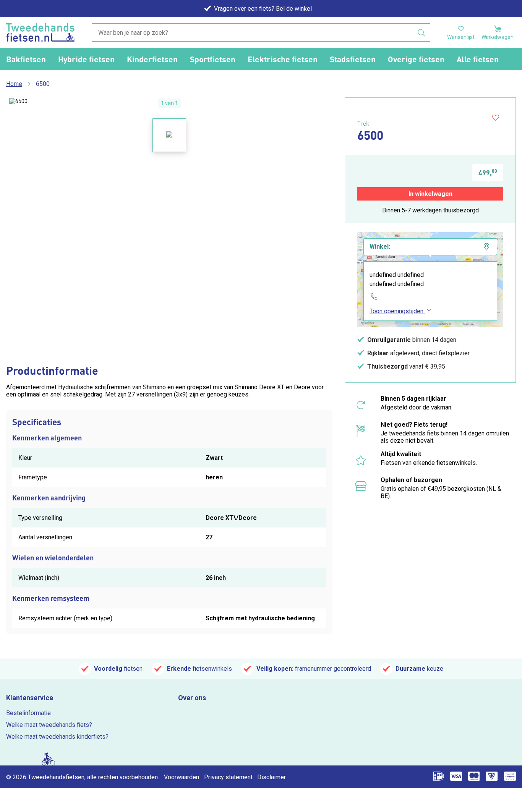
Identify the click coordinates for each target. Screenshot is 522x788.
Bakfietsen (26, 59)
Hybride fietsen (86, 59)
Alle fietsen (478, 59)
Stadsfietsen (353, 59)
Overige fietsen (416, 59)
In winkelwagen (430, 193)
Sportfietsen (212, 59)
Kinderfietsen (152, 59)
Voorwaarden (181, 777)
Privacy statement (228, 777)
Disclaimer (271, 777)
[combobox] (261, 33)
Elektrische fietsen (283, 59)
